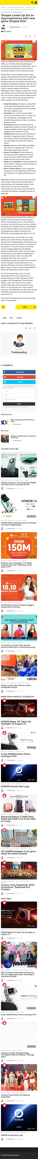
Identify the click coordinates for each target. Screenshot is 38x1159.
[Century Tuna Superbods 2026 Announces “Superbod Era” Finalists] (19, 870)
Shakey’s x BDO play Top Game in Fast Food (23, 437)
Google (20, 377)
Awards (8, 642)
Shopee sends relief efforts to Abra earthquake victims (16, 686)
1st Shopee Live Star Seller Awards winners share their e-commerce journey (18, 646)
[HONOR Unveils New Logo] (19, 773)
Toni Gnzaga (16, 602)
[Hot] (4, 700)
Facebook (20, 372)
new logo (23, 783)
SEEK (31, 970)
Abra (7, 683)
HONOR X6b (18, 520)
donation (13, 683)
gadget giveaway (20, 848)
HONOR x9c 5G (19, 480)
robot (22, 751)
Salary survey (24, 970)
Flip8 (16, 814)
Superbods (23, 1092)
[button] (32, 2)
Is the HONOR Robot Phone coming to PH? (15, 755)
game (4, 318)
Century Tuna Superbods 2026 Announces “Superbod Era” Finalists (17, 887)
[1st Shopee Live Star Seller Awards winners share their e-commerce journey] (19, 627)
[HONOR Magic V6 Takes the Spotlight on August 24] (19, 708)
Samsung (26, 814)
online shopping (12, 560)
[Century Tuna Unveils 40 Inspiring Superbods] (19, 1077)
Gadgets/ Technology (12, 12)
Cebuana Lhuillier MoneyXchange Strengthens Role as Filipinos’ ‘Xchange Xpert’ (17, 1055)
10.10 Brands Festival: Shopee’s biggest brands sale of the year (17, 606)
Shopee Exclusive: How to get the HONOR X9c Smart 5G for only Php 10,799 (18, 484)
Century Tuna (25, 881)
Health (17, 881)
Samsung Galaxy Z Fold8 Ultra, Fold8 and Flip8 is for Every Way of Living (18, 818)
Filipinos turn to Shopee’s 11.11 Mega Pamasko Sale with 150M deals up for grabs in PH (16, 565)
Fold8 (21, 814)
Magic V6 (23, 719)
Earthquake (20, 683)
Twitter (20, 382)
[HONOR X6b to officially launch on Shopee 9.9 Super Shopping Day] (19, 505)
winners (19, 642)
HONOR (17, 719)
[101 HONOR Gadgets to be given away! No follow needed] (19, 838)
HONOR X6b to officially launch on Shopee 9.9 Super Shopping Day (19, 524)
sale (19, 560)
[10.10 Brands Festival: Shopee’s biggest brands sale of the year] (19, 587)
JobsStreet (15, 970)
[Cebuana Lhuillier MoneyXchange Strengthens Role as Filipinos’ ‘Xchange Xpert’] (19, 1035)
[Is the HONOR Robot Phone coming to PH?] (19, 741)
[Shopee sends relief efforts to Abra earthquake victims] (19, 668)
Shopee (19, 318)
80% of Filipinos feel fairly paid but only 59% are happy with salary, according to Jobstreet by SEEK (17, 974)
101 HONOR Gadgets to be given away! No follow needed (18, 852)
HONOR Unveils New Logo (15, 786)
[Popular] (4, 830)
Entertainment (5, 1092)
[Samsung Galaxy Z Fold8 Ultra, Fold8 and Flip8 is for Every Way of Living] (19, 803)
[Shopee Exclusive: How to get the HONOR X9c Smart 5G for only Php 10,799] (19, 465)
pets (11, 318)
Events (3, 642)
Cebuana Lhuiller (17, 1050)
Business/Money (6, 970)
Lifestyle (4, 560)
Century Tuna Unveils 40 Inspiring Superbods (15, 1096)
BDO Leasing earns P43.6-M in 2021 (22, 420)
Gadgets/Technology (7, 520)
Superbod (4, 882)
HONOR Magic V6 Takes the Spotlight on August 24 (16, 722)
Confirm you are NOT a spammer (16, 407)
